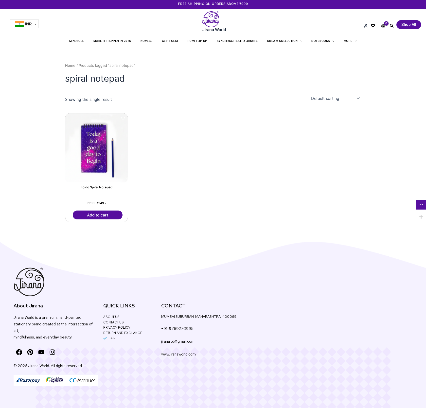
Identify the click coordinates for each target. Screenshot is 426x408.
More (348, 41)
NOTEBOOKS (320, 41)
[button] (392, 26)
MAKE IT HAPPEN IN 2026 (112, 41)
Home (70, 65)
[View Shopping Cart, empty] (383, 22)
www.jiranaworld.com (178, 354)
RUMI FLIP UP (197, 41)
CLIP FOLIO (170, 41)
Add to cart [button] (97, 215)
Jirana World (214, 29)
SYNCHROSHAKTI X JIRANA (237, 41)
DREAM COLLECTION (282, 41)
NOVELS (147, 41)
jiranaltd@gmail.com (178, 341)
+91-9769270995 (177, 328)
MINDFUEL (76, 41)
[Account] (366, 25)
